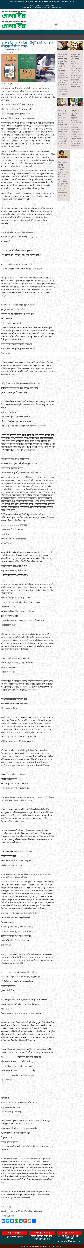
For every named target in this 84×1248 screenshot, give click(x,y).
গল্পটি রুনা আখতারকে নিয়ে (62, 113)
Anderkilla (35, 1246)
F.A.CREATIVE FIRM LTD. (56, 1246)
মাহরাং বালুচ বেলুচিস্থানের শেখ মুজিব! (75, 56)
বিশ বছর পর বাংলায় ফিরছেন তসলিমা (62, 166)
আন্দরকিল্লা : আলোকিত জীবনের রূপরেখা (75, 114)
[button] (56, 24)
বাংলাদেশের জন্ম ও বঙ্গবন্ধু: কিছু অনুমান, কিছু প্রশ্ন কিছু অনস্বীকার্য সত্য (62, 61)
